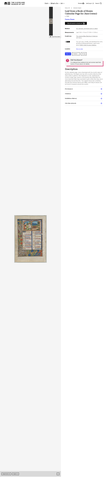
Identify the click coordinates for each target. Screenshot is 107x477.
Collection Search (77, 8)
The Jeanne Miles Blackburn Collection (87, 36)
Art (62, 3)
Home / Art (67, 8)
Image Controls (5, 473)
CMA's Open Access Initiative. (88, 45)
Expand (14, 473)
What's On (54, 3)
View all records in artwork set (74, 23)
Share (67, 53)
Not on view (79, 49)
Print (83, 53)
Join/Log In (89, 3)
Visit (46, 3)
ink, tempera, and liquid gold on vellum (87, 28)
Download (75, 53)
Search (97, 3)
